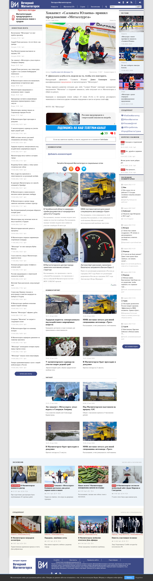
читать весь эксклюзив (131, 462)
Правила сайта (93, 560)
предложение (66, 82)
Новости (54, 7)
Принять (129, 577)
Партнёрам (113, 560)
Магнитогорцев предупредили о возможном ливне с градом (26, 18)
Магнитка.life (69, 7)
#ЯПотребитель (130, 127)
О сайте (56, 560)
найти (139, 7)
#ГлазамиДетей (130, 123)
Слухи (82, 7)
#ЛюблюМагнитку (131, 115)
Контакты (73, 560)
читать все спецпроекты (131, 512)
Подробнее (139, 577)
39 (106, 133)
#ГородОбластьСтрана (131, 131)
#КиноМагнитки (130, 119)
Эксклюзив (95, 7)
